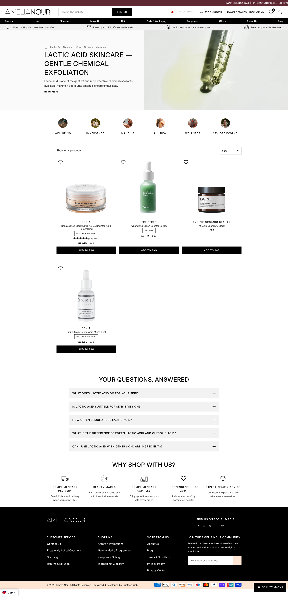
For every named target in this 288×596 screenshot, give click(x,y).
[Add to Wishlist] (60, 162)
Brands (9, 21)
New (36, 21)
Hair (123, 21)
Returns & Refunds (58, 563)
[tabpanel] (65, 488)
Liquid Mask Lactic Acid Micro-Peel (86, 332)
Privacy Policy (156, 563)
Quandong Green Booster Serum (149, 225)
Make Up (95, 21)
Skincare (64, 21)
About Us (252, 21)
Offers (222, 21)
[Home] (46, 47)
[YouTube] (222, 525)
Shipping (52, 557)
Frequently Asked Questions (64, 550)
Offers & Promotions (110, 543)
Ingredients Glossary (111, 563)
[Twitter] (204, 525)
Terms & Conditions (159, 557)
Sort (224, 150)
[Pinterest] (216, 525)
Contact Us (54, 543)
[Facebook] (198, 525)
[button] (86, 239)
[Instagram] (210, 525)
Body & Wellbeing (156, 21)
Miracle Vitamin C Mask (212, 225)
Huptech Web (130, 585)
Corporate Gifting (109, 557)
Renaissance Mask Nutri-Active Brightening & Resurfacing (86, 227)
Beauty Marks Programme (245, 11)
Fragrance (192, 21)
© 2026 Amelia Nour (58, 585)
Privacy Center (156, 570)
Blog (280, 21)
